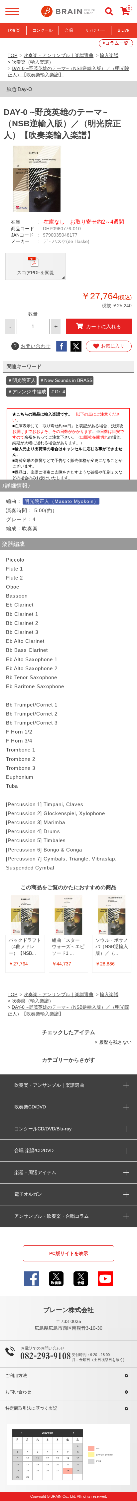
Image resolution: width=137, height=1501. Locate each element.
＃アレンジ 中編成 (27, 391)
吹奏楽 (14, 30)
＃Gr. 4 (57, 391)
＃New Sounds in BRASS (66, 380)
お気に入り (112, 346)
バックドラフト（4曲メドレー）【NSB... (25, 946)
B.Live (123, 30)
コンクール (43, 30)
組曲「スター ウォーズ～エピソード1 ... (68, 946)
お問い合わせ (32, 346)
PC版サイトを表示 (68, 1253)
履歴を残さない (115, 1042)
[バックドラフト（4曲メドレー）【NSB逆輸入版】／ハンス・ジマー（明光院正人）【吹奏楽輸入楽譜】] (25, 915)
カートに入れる (103, 326)
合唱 (69, 30)
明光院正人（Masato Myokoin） (62, 501)
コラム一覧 (116, 43)
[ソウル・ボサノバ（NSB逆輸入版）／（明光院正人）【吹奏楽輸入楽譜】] (112, 915)
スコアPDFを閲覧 (35, 272)
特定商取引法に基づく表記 (31, 1408)
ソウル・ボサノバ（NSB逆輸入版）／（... (111, 946)
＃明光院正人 (22, 380)
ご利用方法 (16, 1375)
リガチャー (95, 30)
